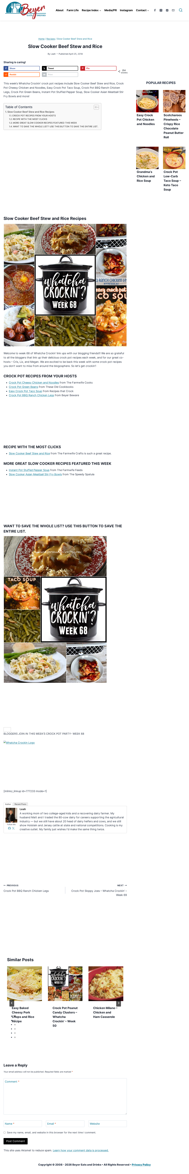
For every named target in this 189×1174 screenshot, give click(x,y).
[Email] (173, 10)
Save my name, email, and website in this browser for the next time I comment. (51, 1132)
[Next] (118, 1003)
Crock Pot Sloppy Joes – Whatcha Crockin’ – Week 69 (99, 890)
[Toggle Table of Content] (95, 107)
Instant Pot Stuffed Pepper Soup (29, 470)
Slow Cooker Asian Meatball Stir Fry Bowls (35, 474)
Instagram (126, 10)
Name (9, 1123)
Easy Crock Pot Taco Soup (25, 391)
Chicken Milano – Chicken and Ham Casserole (105, 1012)
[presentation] (24, 983)
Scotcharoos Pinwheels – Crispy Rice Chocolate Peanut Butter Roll (174, 126)
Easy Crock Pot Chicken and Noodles (146, 119)
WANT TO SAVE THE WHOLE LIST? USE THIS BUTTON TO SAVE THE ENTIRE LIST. (55, 126)
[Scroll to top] (181, 1135)
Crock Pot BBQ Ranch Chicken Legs (31, 395)
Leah (53, 54)
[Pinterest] (167, 10)
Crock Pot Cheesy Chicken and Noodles (34, 382)
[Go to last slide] (11, 1003)
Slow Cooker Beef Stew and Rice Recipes (30, 111)
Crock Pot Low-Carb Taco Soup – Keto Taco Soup (172, 180)
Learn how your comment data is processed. (81, 1150)
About (59, 10)
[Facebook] (155, 10)
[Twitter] (13, 828)
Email (51, 1123)
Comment (12, 1081)
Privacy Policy (141, 1164)
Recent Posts (20, 804)
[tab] (15, 1016)
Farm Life (73, 10)
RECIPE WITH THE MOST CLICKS (30, 119)
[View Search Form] (180, 10)
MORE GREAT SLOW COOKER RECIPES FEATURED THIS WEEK (45, 123)
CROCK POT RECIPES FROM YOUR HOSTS (34, 115)
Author (8, 804)
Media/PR (110, 10)
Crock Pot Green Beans (23, 386)
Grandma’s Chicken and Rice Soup (146, 176)
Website (95, 1123)
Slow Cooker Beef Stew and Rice (29, 453)
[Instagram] (161, 10)
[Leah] (11, 815)
